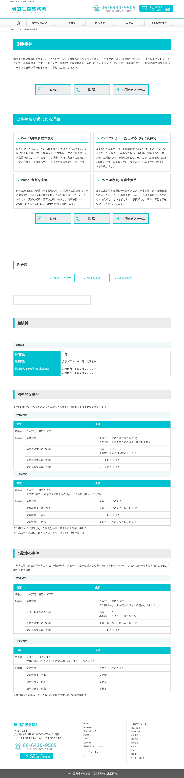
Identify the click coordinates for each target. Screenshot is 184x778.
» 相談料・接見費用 (60, 278)
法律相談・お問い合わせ (93, 746)
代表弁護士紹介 (89, 731)
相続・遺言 (135, 728)
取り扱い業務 (23, 29)
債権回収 (134, 743)
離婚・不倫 (135, 731)
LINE (53, 89)
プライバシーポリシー (92, 752)
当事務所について (41, 22)
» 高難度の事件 (123, 278)
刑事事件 (134, 754)
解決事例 (100, 22)
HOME (12, 29)
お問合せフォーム (133, 89)
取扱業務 (71, 22)
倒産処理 (134, 739)
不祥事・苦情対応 (138, 758)
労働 (133, 750)
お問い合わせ (159, 22)
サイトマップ (89, 755)
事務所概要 (88, 727)
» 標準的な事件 (92, 278)
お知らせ (87, 743)
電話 (92, 89)
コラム (129, 22)
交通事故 (134, 735)
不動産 (133, 747)
